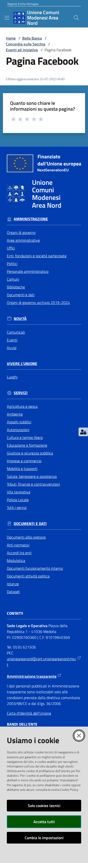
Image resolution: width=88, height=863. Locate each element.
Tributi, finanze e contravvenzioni (33, 484)
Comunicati (16, 332)
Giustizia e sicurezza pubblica (30, 453)
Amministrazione (31, 219)
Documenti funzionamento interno (35, 568)
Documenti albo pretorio (26, 537)
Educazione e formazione (27, 445)
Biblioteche (16, 287)
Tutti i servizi (17, 507)
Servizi (21, 393)
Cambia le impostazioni (44, 838)
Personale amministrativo (27, 271)
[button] (76, 17)
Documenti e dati (20, 295)
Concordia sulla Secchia (25, 44)
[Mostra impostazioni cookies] (83, 431)
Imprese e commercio (24, 461)
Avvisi (11, 348)
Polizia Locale (18, 500)
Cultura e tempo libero (25, 437)
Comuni (13, 279)
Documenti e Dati (30, 523)
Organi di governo (21, 232)
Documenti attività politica (28, 576)
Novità (20, 318)
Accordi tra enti (19, 553)
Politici (12, 264)
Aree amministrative (23, 240)
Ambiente (15, 414)
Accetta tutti (44, 822)
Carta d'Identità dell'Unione (29, 713)
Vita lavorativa (18, 492)
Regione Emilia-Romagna (22, 4)
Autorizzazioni (18, 430)
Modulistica (16, 560)
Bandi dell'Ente (22, 724)
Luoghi (12, 377)
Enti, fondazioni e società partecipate (36, 256)
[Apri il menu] (7, 18)
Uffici (11, 248)
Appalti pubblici (19, 422)
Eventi (12, 340)
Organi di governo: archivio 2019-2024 (38, 302)
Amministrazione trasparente (31, 676)
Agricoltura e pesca (22, 406)
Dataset (13, 592)
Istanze (13, 584)
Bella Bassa (32, 38)
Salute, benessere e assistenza (32, 476)
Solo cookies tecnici (44, 806)
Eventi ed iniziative (22, 50)
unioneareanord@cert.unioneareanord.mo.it (41, 661)
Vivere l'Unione (22, 363)
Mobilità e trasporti (22, 469)
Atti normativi (18, 545)
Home (11, 38)
